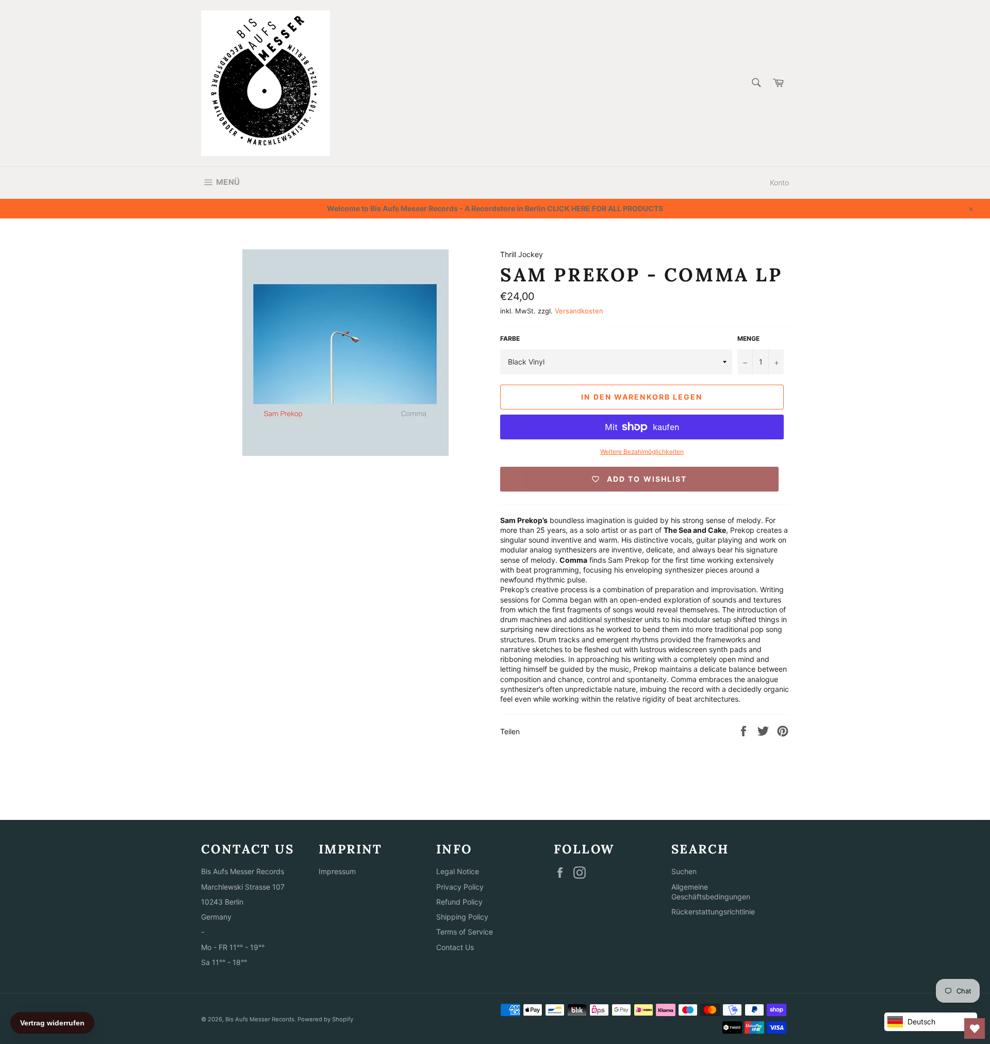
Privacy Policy (460, 886)
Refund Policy (459, 901)
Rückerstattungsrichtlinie (713, 911)
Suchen (684, 871)
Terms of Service (464, 931)
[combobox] (755, 83)
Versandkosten (579, 311)
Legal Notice (457, 871)
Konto (779, 182)
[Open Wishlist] (974, 1028)
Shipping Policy (462, 916)
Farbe (510, 338)
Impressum (337, 871)
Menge (748, 338)
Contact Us (455, 947)
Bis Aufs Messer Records (259, 1019)
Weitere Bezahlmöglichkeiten (642, 451)
